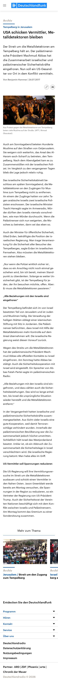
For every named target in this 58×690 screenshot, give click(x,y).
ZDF (24, 666)
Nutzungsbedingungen (17, 653)
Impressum (10, 657)
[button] (4, 5)
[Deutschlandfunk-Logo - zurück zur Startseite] (29, 5)
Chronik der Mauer (15, 671)
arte (43, 666)
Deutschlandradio (14, 643)
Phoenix (33, 666)
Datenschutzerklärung (17, 648)
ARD (17, 666)
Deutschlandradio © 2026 (19, 676)
